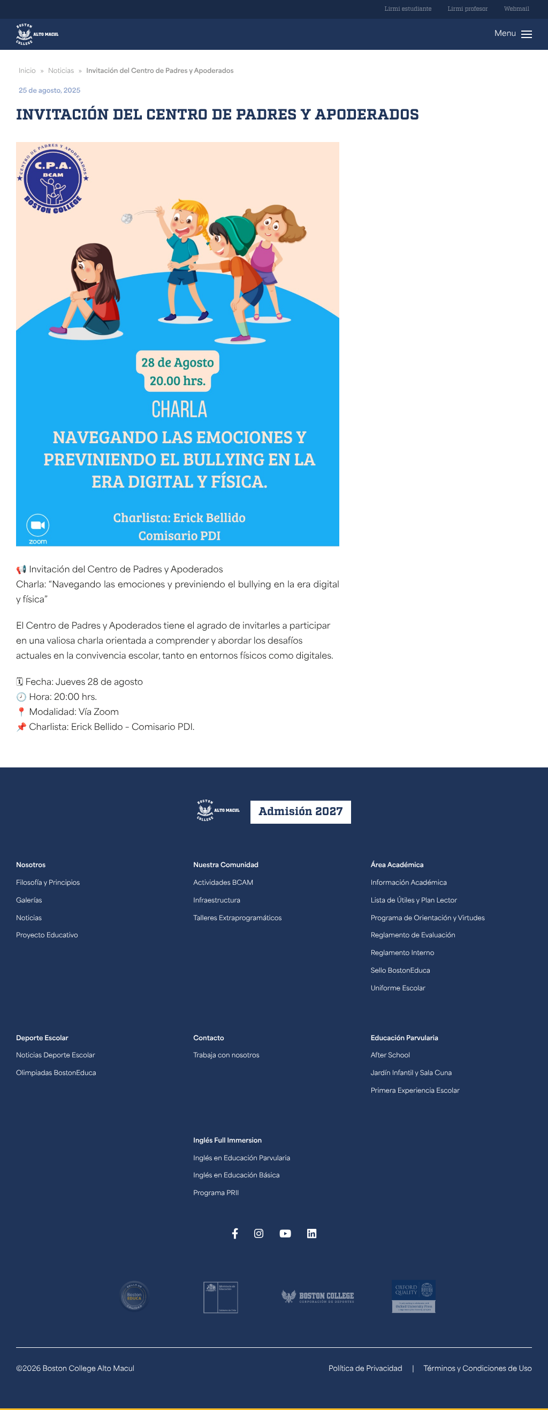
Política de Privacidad (365, 1369)
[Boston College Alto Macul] (37, 34)
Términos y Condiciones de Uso (477, 1369)
